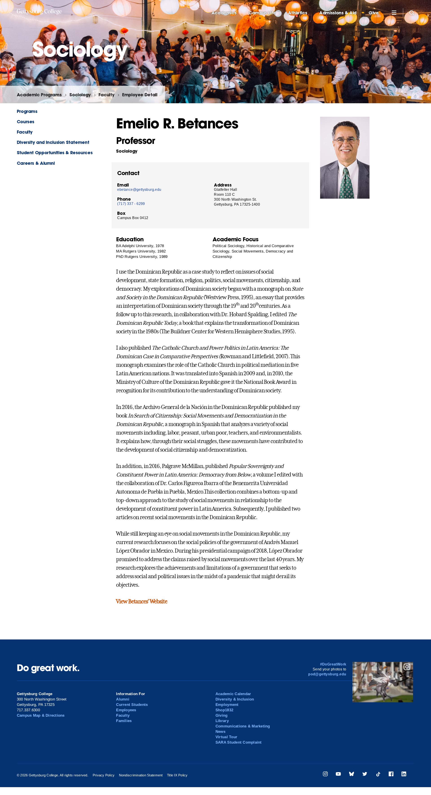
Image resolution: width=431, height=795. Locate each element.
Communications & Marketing (243, 726)
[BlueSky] (351, 774)
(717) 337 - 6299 (131, 204)
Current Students (132, 705)
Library (222, 721)
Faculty (106, 94)
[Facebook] (391, 774)
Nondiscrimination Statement (141, 775)
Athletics (297, 12)
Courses (25, 121)
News (220, 731)
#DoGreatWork (333, 664)
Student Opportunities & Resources (54, 152)
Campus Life (262, 12)
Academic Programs (39, 94)
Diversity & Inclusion (235, 699)
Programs (27, 111)
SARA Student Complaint (239, 742)
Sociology (80, 94)
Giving (222, 715)
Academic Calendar (233, 694)
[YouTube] (338, 774)
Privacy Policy (104, 775)
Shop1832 (224, 710)
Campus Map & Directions (41, 715)
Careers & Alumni (36, 163)
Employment (227, 705)
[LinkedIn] (403, 774)
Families (124, 721)
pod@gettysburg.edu (327, 674)
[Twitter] (364, 774)
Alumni (122, 699)
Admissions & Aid (337, 12)
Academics (224, 12)
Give (373, 12)
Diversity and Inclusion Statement (53, 142)
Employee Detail (139, 94)
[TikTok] (378, 774)
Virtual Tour (226, 737)
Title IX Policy (177, 775)
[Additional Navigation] (393, 12)
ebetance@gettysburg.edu (139, 189)
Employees (126, 710)
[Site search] (411, 12)
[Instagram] (325, 774)
